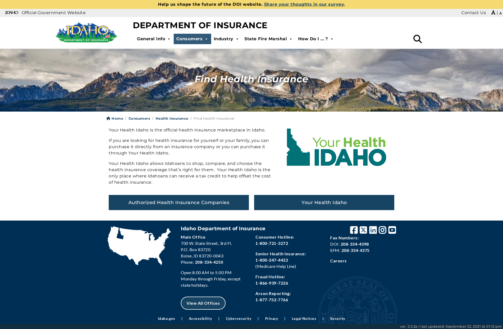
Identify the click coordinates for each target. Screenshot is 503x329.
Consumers (189, 38)
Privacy (271, 318)
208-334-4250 (209, 261)
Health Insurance (172, 118)
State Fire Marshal (265, 38)
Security (337, 318)
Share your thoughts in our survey (304, 4)
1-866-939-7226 (271, 282)
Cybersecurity (239, 318)
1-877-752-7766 (271, 299)
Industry (223, 38)
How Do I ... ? (313, 38)
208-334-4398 (355, 243)
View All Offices (203, 303)
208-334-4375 (355, 250)
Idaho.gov (166, 318)
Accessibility (200, 318)
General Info (151, 38)
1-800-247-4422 (271, 259)
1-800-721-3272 (271, 243)
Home (117, 118)
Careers (338, 260)
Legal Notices (304, 318)
